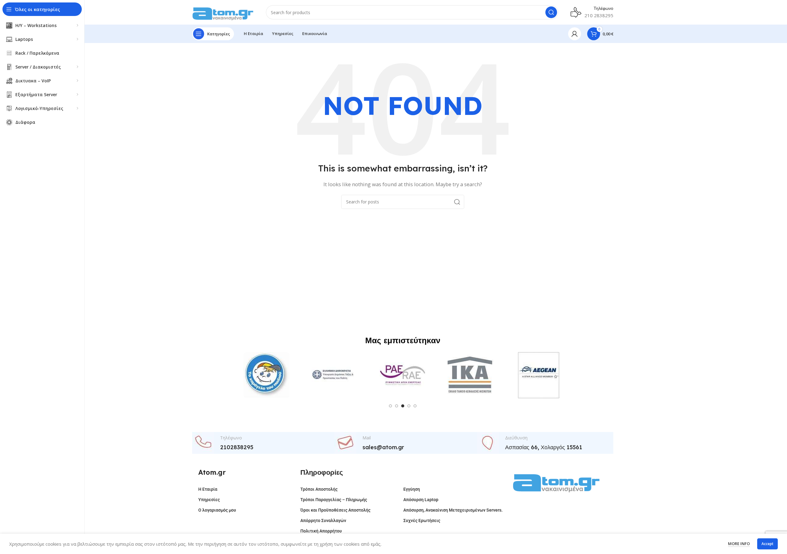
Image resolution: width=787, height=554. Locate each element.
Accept (767, 543)
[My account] (574, 34)
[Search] (551, 12)
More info (739, 543)
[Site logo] (223, 12)
